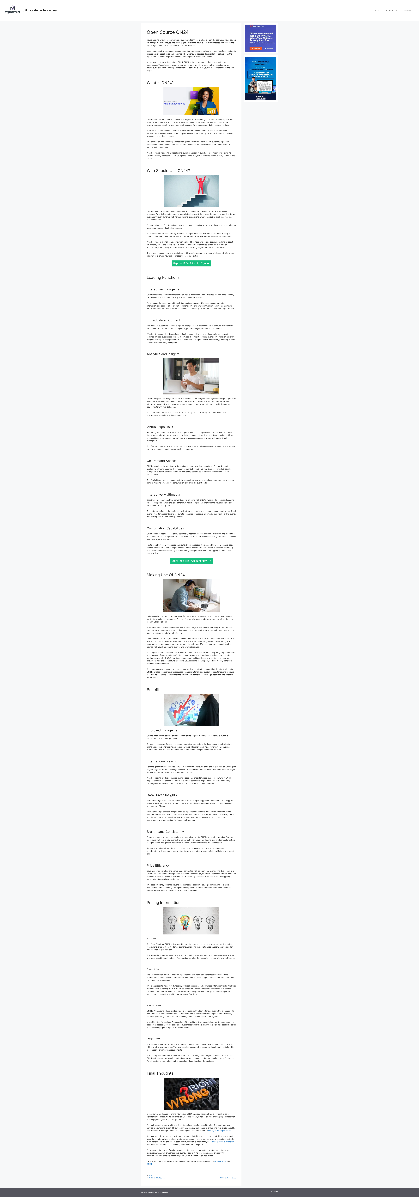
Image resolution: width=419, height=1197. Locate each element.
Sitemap (274, 1191)
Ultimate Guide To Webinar (40, 10)
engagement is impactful (223, 1142)
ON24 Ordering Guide (228, 1178)
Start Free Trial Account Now (190, 560)
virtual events (220, 1161)
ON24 (149, 1164)
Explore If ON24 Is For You (189, 263)
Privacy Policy (391, 10)
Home (377, 10)
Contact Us (407, 10)
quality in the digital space (219, 1131)
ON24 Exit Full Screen (157, 1178)
